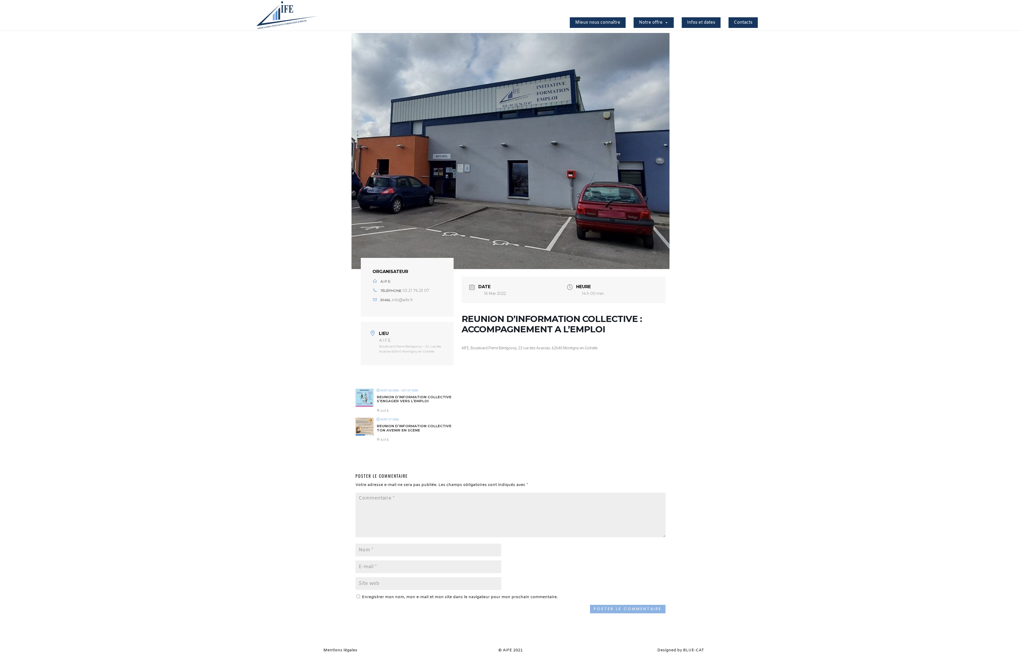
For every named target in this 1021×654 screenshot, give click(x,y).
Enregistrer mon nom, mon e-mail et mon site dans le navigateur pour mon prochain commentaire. (460, 597)
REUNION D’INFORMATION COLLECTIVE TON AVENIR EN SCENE (414, 428)
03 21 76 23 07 (416, 290)
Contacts (743, 22)
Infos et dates (701, 22)
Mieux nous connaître (597, 22)
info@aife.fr (402, 299)
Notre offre (651, 22)
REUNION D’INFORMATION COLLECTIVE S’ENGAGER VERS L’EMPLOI (414, 399)
